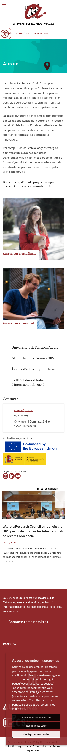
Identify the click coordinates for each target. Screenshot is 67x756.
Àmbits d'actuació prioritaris (33, 369)
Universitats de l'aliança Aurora (35, 347)
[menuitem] (5, 654)
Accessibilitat (40, 746)
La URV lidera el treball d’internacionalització (28, 382)
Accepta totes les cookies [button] (36, 717)
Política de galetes (17, 746)
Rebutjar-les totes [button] (36, 725)
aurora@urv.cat (24, 410)
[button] (33, 347)
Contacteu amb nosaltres (28, 621)
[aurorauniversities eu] (12, 475)
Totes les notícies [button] (47, 488)
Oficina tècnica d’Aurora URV (33, 358)
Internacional (22, 33)
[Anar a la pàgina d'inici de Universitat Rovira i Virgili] (33, 14)
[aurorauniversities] (5, 475)
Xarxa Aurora (40, 33)
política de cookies (23, 704)
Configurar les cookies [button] (36, 734)
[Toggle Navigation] (4, 6)
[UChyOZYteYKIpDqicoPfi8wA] (18, 475)
